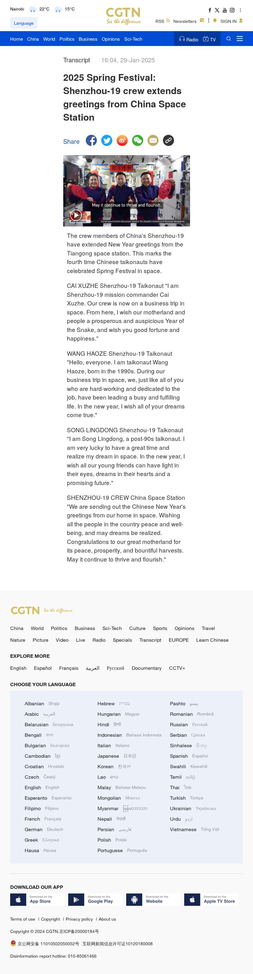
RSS (160, 21)
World (49, 39)
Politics (67, 39)
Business (88, 39)
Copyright (51, 919)
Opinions (111, 39)
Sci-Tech (133, 39)
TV (213, 39)
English (18, 668)
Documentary (147, 668)
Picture (40, 640)
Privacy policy (80, 919)
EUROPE (179, 640)
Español (43, 668)
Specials (122, 640)
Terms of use (23, 919)
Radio (192, 39)
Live (80, 640)
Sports (160, 628)
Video (62, 640)
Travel (208, 628)
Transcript (150, 640)
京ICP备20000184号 (79, 931)
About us (107, 919)
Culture (137, 628)
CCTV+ (177, 668)
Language (24, 23)
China (33, 39)
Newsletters (185, 21)
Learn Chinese (212, 640)
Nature (17, 640)
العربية (92, 668)
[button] (76, 215)
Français (68, 668)
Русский (115, 668)
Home (16, 39)
